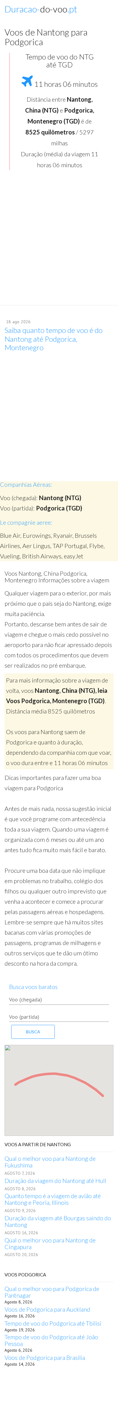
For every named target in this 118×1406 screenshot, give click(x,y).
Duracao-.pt (41, 8)
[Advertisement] (59, 240)
